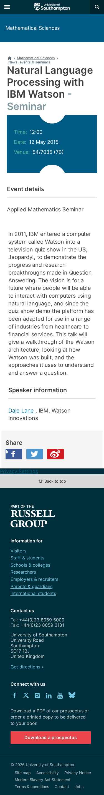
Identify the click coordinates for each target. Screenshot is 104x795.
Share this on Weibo (55, 454)
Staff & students (27, 558)
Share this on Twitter (34, 454)
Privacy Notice (77, 772)
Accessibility (47, 772)
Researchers (23, 572)
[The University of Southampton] (52, 7)
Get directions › (27, 667)
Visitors (18, 551)
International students (33, 593)
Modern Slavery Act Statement (42, 779)
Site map (23, 772)
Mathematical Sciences (33, 28)
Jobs (79, 786)
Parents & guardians (31, 586)
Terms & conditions (32, 786)
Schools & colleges (30, 565)
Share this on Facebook (7, 452)
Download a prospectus (50, 737)
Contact (62, 786)
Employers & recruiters (34, 579)
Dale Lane (21, 410)
